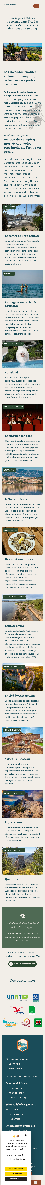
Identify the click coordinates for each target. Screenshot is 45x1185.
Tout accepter (16, 1168)
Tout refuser (16, 1173)
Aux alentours (16, 1093)
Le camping (14, 1064)
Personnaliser (16, 1178)
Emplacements (16, 1114)
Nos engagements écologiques (21, 1076)
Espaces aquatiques (19, 1098)
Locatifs (13, 1109)
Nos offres (14, 1119)
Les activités (15, 1088)
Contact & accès (18, 1131)
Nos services (15, 1069)
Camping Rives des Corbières (21, 92)
